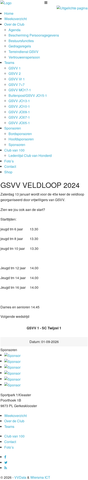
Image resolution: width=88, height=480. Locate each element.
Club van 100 (14, 150)
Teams (9, 62)
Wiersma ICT (40, 477)
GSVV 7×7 (17, 84)
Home (8, 13)
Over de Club (14, 24)
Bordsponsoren (20, 133)
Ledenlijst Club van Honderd (30, 155)
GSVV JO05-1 (19, 122)
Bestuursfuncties (21, 40)
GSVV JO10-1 (19, 106)
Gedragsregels (20, 46)
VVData (20, 477)
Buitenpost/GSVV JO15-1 (28, 95)
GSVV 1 (15, 68)
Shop (8, 171)
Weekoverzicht (15, 18)
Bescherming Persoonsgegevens (34, 35)
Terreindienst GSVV (23, 51)
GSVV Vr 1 (17, 79)
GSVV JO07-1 (19, 117)
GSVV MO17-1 (20, 89)
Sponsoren (12, 128)
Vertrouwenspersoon (24, 57)
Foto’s (9, 161)
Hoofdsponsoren (21, 139)
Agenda (15, 29)
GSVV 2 (15, 73)
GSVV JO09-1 (19, 111)
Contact (10, 166)
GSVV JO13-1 (19, 100)
